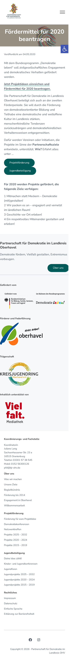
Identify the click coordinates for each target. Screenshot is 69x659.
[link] (65, 49)
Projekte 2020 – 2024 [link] (15, 539)
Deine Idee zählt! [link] (13, 558)
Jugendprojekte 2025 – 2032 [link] (19, 574)
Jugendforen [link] (10, 569)
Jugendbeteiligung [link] (20, 170)
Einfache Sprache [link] (13, 608)
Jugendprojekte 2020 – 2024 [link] (19, 579)
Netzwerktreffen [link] (12, 529)
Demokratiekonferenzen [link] (16, 524)
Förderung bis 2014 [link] (14, 495)
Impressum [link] (10, 598)
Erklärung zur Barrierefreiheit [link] (19, 613)
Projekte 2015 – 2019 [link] (15, 545)
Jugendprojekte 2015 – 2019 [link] (19, 584)
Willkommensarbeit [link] (14, 505)
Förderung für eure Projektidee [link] (20, 518)
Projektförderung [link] (19, 162)
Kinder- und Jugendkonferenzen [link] (20, 563)
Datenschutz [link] (10, 603)
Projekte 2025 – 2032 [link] (15, 534)
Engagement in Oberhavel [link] (18, 500)
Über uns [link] (58, 268)
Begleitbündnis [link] (12, 489)
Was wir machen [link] (13, 479)
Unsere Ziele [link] (10, 484)
